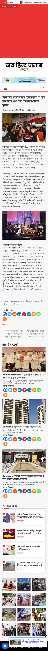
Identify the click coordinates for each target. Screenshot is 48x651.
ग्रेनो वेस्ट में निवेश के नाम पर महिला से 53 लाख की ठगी (29, 546)
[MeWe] (29, 314)
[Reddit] (14, 314)
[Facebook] (5, 314)
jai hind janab (28, 110)
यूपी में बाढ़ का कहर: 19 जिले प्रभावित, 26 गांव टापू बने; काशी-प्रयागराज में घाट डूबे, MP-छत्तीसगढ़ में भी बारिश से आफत (30, 564)
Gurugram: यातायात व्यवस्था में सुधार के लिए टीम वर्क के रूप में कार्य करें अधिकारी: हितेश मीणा (23, 477)
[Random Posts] (40, 88)
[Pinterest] (24, 314)
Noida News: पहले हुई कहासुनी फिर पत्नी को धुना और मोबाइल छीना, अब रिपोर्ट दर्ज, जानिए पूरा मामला (29, 531)
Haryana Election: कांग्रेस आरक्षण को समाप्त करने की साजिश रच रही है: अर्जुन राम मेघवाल (23, 376)
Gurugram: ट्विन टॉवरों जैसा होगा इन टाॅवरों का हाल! (22, 426)
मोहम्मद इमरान (20, 519)
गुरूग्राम (4, 324)
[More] (5, 319)
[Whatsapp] (38, 314)
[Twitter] (10, 314)
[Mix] (34, 314)
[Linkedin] (19, 314)
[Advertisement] (24, 34)
